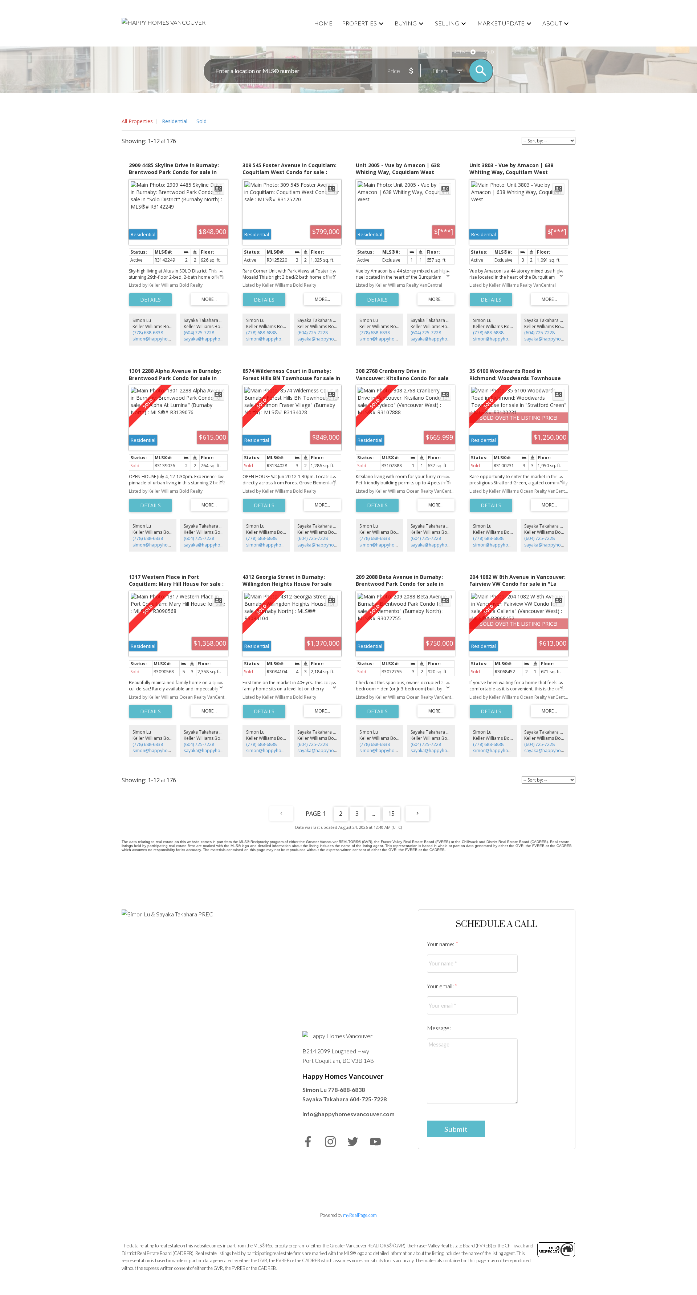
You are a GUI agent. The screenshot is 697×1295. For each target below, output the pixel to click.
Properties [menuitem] (359, 23)
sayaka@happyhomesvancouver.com (222, 339)
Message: (439, 1027)
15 (391, 814)
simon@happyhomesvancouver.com (170, 339)
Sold (201, 121)
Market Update (501, 23)
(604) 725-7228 (199, 333)
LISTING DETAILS (150, 299)
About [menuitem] (552, 23)
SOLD (489, 51)
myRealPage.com (360, 1215)
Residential (174, 121)
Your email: (441, 986)
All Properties (137, 121)
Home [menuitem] (323, 23)
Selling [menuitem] (447, 23)
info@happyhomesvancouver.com (348, 1113)
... (373, 814)
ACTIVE (461, 51)
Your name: (441, 943)
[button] (307, 1141)
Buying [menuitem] (406, 23)
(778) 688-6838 (148, 333)
